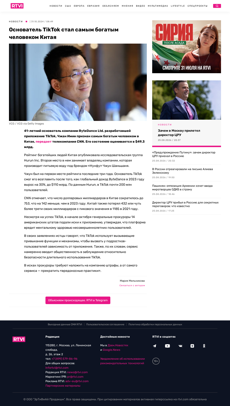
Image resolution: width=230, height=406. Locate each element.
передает (44, 142)
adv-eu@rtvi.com (77, 381)
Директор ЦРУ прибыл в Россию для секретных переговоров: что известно (185, 204)
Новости (56, 6)
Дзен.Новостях (118, 345)
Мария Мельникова (132, 280)
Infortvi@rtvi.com (56, 367)
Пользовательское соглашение (105, 324)
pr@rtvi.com (75, 376)
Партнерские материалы (62, 385)
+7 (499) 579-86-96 (64, 358)
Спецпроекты (198, 6)
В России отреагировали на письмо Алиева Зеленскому (182, 170)
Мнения (127, 6)
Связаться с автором (132, 285)
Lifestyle (178, 6)
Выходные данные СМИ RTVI (65, 324)
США (68, 6)
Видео (140, 6)
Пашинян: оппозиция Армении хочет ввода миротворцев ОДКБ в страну (182, 187)
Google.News (111, 349)
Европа (79, 6)
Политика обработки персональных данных (155, 324)
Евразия (93, 6)
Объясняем (110, 6)
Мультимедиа (158, 6)
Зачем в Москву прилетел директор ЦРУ (179, 133)
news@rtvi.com (77, 372)
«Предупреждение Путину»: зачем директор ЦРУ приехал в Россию (183, 154)
